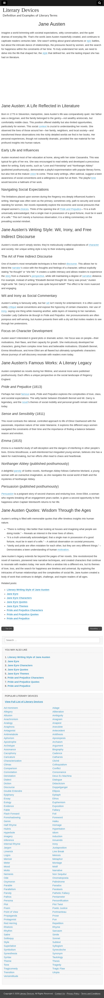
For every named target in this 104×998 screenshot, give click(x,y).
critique (12, 307)
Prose (55, 915)
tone (93, 178)
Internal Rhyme (12, 844)
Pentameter (58, 896)
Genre (7, 821)
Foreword (57, 817)
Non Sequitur (59, 874)
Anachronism (11, 719)
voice (33, 174)
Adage (55, 708)
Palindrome (58, 881)
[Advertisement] (51, 81)
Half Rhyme (10, 825)
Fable (7, 810)
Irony (55, 844)
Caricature (9, 757)
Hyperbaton (58, 828)
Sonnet (56, 938)
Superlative (10, 946)
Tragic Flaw (58, 968)
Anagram (57, 719)
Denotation (10, 776)
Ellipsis (56, 791)
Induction (57, 836)
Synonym (57, 953)
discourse (71, 263)
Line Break (58, 851)
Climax (7, 764)
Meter (7, 862)
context (43, 126)
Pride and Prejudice (70, 209)
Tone (6, 964)
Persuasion (7, 493)
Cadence (57, 753)
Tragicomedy (11, 968)
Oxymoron (9, 881)
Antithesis (57, 734)
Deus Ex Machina (62, 776)
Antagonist (9, 730)
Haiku (55, 821)
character (94, 245)
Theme (7, 961)
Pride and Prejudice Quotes (23, 614)
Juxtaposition (59, 847)
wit (47, 303)
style (45, 53)
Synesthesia (10, 953)
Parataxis (57, 889)
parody (17, 471)
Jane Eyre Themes (17, 606)
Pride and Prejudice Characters (25, 610)
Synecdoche (59, 949)
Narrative (57, 870)
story (8, 276)
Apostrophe (10, 742)
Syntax (7, 957)
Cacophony (10, 753)
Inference (9, 840)
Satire (7, 934)
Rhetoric (8, 927)
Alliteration (58, 711)
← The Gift (7, 629)
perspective (38, 276)
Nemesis (8, 874)
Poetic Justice (59, 908)
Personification (60, 900)
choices (24, 209)
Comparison (10, 768)
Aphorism (9, 738)
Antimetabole (11, 734)
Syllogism (57, 946)
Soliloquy (9, 938)
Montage (57, 862)
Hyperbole (9, 832)
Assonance (10, 749)
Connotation (10, 772)
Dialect (7, 779)
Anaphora (9, 726)
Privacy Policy (73, 993)
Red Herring (10, 923)
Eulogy (7, 802)
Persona (8, 900)
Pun (54, 919)
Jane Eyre (12, 594)
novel (25, 402)
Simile (55, 934)
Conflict (56, 768)
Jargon (7, 847)
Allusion (8, 715)
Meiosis (56, 855)
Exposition (58, 806)
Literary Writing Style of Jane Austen (28, 589)
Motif (55, 866)
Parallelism (10, 889)
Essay (7, 798)
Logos (7, 855)
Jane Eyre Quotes (17, 602)
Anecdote (57, 726)
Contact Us (60, 993)
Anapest (56, 723)
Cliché (55, 760)
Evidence (9, 806)
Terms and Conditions (90, 993)
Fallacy (56, 810)
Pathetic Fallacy (61, 893)
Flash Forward (11, 813)
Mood (7, 866)
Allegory (8, 711)
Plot (6, 904)
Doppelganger (60, 787)
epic (89, 41)
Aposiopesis (59, 738)
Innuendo (57, 840)
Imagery (8, 836)
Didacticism (58, 783)
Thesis (56, 961)
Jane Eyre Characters (19, 598)
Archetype (9, 745)
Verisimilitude (11, 976)
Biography (57, 749)
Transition (9, 972)
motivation (63, 549)
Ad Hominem (11, 708)
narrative (87, 276)
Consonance (59, 772)
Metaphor (57, 859)
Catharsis (57, 757)
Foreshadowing (12, 817)
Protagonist (10, 919)
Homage (57, 825)
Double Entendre (13, 791)
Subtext (56, 942)
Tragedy (56, 964)
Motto (7, 870)
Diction (7, 783)
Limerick (8, 851)
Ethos (55, 798)
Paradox (56, 885)
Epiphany (9, 794)
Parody (8, 893)
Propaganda (10, 915)
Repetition (57, 923)
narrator (16, 267)
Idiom (55, 832)
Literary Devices (21, 10)
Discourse (9, 787)
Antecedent (58, 730)
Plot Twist (57, 904)
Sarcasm (57, 930)
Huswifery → (95, 629)
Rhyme (56, 927)
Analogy (8, 723)
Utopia (55, 972)
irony (3, 311)
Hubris (7, 828)
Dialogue (57, 779)
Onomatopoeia (60, 878)
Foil (54, 813)
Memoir (8, 859)
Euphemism (58, 802)
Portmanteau (59, 912)
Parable (8, 885)
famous (25, 394)
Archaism (57, 742)
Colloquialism (59, 764)
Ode (6, 878)
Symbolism (10, 949)
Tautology (57, 957)
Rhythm (8, 930)
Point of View (11, 912)
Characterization (13, 760)
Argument (57, 745)
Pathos (7, 896)
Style (6, 942)
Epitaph (56, 794)
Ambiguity (57, 715)
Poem (7, 908)
